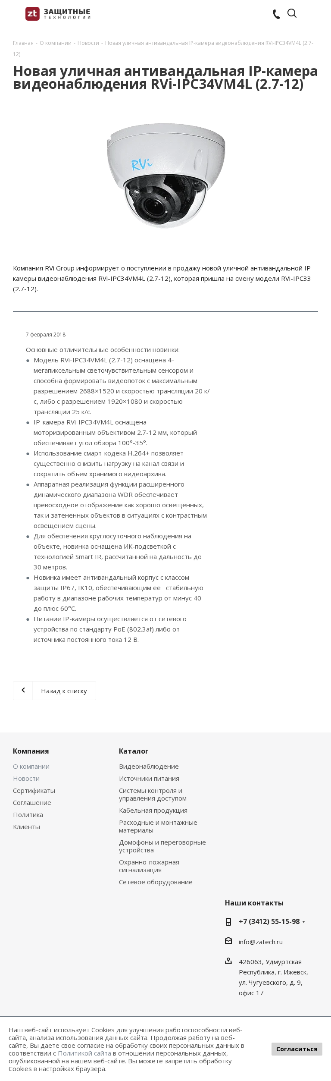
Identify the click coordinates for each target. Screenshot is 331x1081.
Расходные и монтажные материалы (158, 826)
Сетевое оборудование (156, 881)
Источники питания (149, 778)
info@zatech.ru (261, 941)
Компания (31, 751)
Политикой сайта (84, 1053)
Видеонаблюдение (149, 766)
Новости (26, 778)
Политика (28, 814)
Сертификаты (34, 790)
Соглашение (32, 802)
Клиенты (26, 826)
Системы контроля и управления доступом (153, 794)
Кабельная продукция (153, 810)
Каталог (134, 751)
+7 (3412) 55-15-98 (269, 921)
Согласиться (297, 1049)
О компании (31, 766)
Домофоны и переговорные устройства (162, 846)
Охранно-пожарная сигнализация (149, 866)
